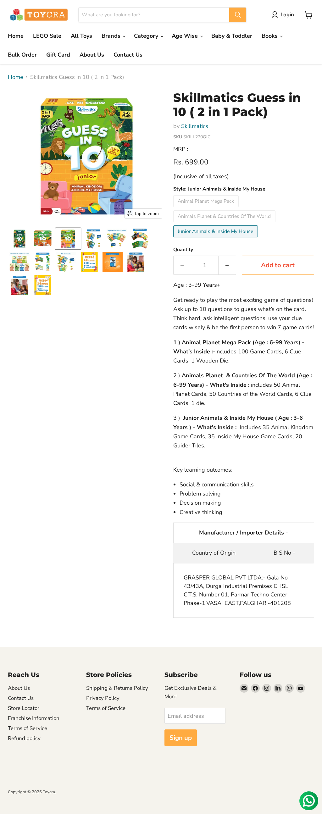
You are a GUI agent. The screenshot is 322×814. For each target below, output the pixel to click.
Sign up (180, 738)
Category (147, 36)
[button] (284, 15)
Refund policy (24, 738)
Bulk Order (22, 54)
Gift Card (58, 54)
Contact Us (128, 54)
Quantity (183, 249)
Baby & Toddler (231, 36)
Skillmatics (194, 126)
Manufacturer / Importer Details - (243, 532)
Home (16, 36)
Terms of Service (27, 728)
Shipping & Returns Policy (117, 688)
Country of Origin (214, 553)
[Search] (237, 15)
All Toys (81, 36)
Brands (112, 36)
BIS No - (284, 553)
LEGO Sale (47, 36)
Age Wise (185, 36)
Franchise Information (33, 718)
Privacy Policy (102, 698)
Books (270, 36)
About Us (92, 54)
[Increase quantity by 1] (227, 265)
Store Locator (23, 708)
